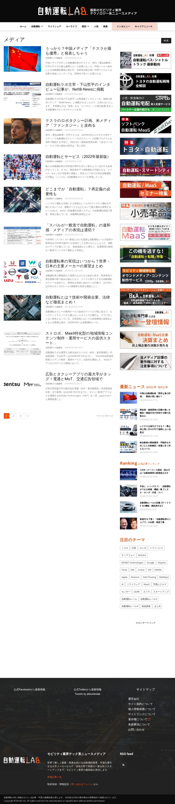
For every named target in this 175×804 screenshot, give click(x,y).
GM (132, 569)
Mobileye (164, 577)
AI (122, 584)
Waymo (162, 562)
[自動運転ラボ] (87, 11)
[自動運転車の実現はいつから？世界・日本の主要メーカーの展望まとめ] (22, 272)
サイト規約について (140, 703)
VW (149, 569)
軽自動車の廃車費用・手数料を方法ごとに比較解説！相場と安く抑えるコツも (155, 445)
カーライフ (71, 26)
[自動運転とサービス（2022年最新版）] (22, 167)
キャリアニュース (144, 26)
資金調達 (146, 606)
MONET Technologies (132, 562)
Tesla (124, 569)
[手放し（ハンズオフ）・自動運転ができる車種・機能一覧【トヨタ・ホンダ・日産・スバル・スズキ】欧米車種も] (128, 491)
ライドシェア (54, 26)
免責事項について (139, 724)
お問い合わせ (136, 729)
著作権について (137, 719)
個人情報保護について (142, 709)
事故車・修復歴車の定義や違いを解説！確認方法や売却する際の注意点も (155, 413)
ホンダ (143, 547)
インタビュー (123, 26)
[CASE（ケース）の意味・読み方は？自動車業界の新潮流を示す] (128, 474)
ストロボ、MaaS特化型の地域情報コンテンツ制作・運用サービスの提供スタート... (79, 338)
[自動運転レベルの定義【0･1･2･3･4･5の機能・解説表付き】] (128, 507)
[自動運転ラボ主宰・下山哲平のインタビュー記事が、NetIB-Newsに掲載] (22, 95)
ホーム (23, 26)
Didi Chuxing (149, 577)
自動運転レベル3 (148, 598)
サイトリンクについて (142, 714)
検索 (105, 26)
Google (150, 562)
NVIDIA (158, 569)
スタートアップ (161, 591)
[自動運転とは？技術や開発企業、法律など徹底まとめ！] (22, 308)
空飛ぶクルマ (159, 584)
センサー (126, 591)
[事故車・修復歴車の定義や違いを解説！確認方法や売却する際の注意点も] (128, 414)
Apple (124, 577)
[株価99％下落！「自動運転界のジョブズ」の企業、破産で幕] (128, 523)
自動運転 (35, 26)
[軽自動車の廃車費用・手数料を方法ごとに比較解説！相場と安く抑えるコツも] (128, 447)
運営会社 (133, 698)
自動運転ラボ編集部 (53, 58)
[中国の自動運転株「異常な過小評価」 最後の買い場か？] (128, 398)
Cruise (141, 569)
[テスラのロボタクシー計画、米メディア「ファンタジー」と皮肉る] (22, 131)
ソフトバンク (156, 547)
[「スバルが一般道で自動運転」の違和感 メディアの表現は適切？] (22, 235)
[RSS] (123, 765)
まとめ (157, 606)
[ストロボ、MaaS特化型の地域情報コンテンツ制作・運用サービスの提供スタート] (22, 344)
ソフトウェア (133, 584)
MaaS (147, 584)
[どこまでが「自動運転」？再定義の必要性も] (22, 199)
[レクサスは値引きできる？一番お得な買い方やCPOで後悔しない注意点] (128, 430)
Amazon (135, 577)
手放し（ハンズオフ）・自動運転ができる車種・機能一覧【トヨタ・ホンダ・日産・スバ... (155, 489)
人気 (96, 26)
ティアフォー (128, 555)
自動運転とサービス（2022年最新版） (78, 156)
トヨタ (125, 547)
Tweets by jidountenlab (87, 693)
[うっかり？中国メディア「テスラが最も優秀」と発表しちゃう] (22, 59)
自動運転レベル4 (130, 606)
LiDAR (137, 591)
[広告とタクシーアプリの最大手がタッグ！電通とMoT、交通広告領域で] (22, 384)
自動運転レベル (129, 598)
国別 (84, 26)
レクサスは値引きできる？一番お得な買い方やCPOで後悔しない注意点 (155, 429)
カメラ (146, 591)
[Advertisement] (145, 646)
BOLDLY (142, 555)
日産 (134, 547)
